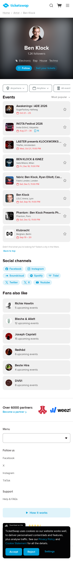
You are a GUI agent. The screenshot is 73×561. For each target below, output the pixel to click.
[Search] (51, 5)
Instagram (8, 473)
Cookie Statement (16, 543)
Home (6, 13)
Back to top (9, 250)
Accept (14, 552)
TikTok (6, 480)
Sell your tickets (45, 68)
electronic (25, 60)
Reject (31, 552)
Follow (26, 68)
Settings (50, 551)
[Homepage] (16, 5)
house (43, 60)
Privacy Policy (47, 539)
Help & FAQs (10, 499)
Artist (16, 13)
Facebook (8, 458)
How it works (39, 513)
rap (35, 60)
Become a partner (13, 412)
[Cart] (59, 5)
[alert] (36, 542)
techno (53, 60)
